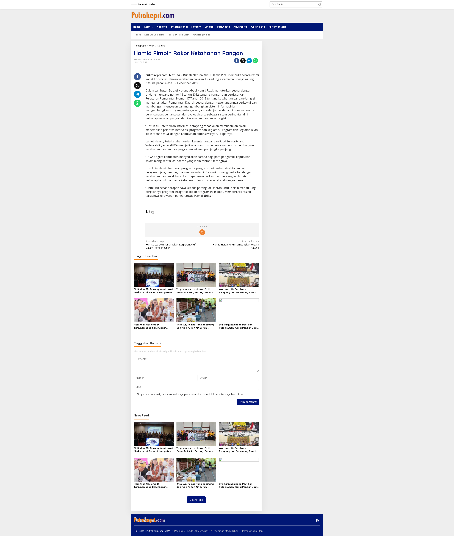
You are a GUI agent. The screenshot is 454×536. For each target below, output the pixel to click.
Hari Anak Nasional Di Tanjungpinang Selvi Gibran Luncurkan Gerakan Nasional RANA (151, 326)
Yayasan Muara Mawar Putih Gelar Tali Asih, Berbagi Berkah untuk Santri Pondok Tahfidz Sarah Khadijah (194, 291)
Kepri (136, 62)
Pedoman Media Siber (226, 530)
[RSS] (202, 232)
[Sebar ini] (236, 60)
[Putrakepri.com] (153, 15)
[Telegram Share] (249, 60)
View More (196, 499)
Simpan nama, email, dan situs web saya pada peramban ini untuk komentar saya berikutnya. (190, 394)
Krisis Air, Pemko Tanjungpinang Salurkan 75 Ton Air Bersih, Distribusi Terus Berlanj (195, 326)
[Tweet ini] (243, 60)
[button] (320, 4)
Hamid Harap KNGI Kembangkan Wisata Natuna (236, 244)
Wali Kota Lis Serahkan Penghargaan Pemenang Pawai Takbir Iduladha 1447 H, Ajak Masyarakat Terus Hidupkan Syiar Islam (237, 291)
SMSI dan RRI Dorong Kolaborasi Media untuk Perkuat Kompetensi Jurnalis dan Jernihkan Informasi (153, 291)
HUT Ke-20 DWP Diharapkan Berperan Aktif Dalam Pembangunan (170, 244)
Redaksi (178, 530)
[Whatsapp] (255, 60)
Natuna (143, 62)
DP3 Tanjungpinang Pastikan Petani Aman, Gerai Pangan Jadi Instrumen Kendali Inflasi (238, 326)
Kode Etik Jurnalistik (198, 530)
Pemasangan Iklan (252, 530)
